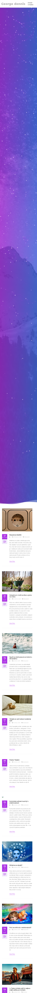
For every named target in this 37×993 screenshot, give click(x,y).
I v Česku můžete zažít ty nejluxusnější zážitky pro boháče (20, 989)
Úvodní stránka (30, 3)
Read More (12, 561)
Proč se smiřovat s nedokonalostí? (20, 927)
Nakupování (27, 537)
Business (25, 992)
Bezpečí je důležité (15, 535)
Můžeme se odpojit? (15, 865)
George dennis (13, 4)
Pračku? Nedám (14, 760)
